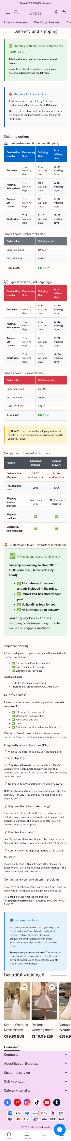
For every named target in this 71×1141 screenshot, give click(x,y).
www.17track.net (50, 686)
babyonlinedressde (40, 1127)
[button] (8, 12)
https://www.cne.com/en (32, 682)
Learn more (11, 1047)
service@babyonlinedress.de (32, 896)
